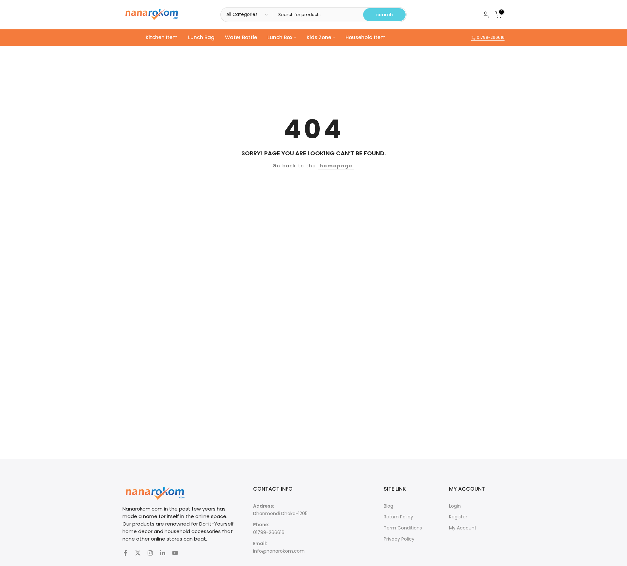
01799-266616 (490, 37)
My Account (462, 528)
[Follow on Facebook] (125, 553)
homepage (336, 165)
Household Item (366, 37)
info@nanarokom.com (279, 551)
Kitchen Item (162, 37)
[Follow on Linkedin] (163, 553)
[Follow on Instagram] (150, 553)
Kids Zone (319, 37)
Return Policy (398, 516)
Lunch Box (279, 37)
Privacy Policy (399, 539)
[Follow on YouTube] (175, 553)
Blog (388, 506)
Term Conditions (403, 528)
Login (455, 506)
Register (458, 516)
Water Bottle (241, 37)
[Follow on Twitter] (138, 553)
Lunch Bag (201, 37)
